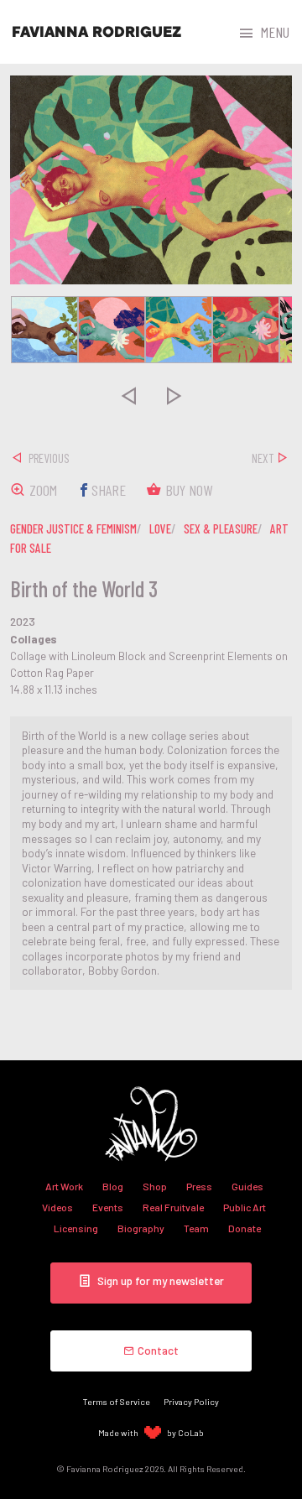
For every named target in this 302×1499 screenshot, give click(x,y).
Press (199, 1186)
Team (196, 1228)
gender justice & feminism (73, 528)
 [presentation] (128, 395)
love (160, 528)
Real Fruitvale (173, 1207)
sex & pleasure (221, 528)
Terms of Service (116, 1401)
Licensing (76, 1228)
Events (107, 1207)
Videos (57, 1207)
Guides (247, 1186)
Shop (155, 1186)
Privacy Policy (191, 1401)
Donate (244, 1228)
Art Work (64, 1186)
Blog (112, 1186)
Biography (140, 1228)
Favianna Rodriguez (96, 31)
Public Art (244, 1207)
